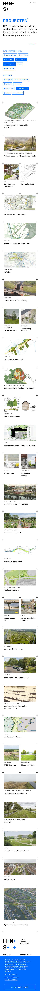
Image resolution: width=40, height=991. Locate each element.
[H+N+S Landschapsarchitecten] (9, 944)
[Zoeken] (30, 3)
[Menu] (34, 3)
